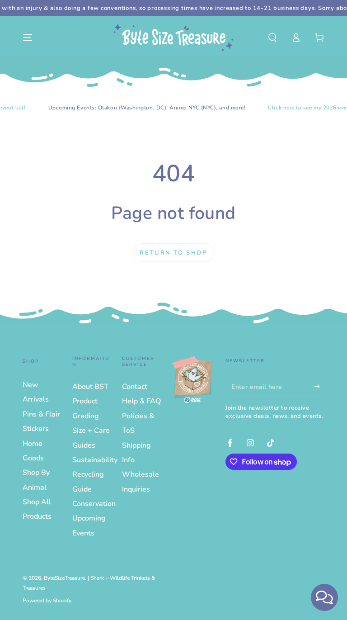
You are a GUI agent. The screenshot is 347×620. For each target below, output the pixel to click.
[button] (272, 37)
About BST (90, 387)
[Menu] (27, 37)
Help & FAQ (141, 401)
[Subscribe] (319, 387)
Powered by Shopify (47, 600)
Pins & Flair (41, 414)
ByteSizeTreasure (64, 578)
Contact (134, 387)
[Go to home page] (173, 37)
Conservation (94, 504)
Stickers (36, 429)
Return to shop (173, 253)
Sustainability (94, 460)
